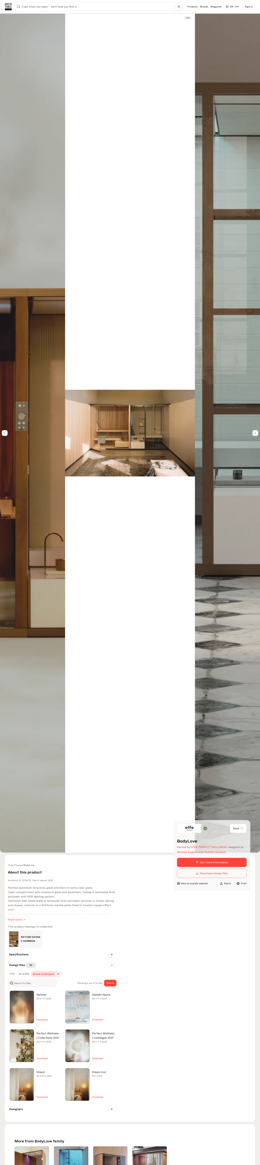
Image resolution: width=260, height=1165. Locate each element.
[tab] (12, 974)
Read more (15, 920)
